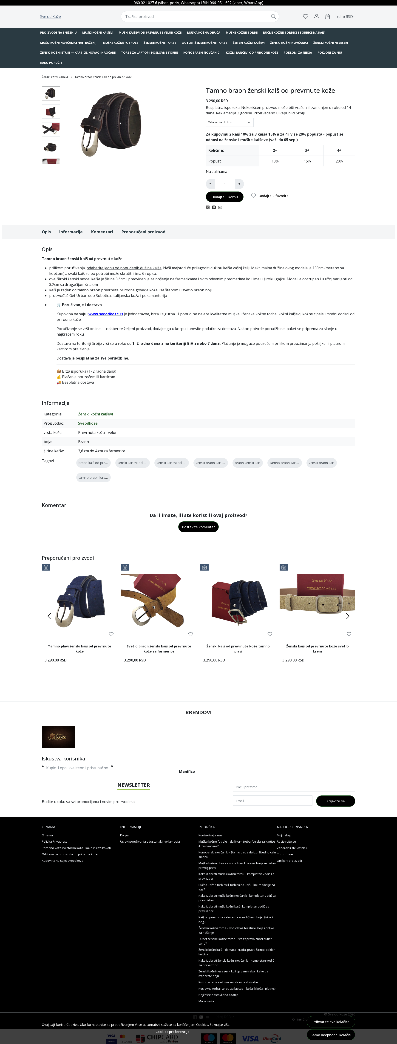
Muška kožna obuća (203, 32)
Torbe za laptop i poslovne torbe (149, 52)
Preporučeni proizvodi (144, 232)
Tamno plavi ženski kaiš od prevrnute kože (79, 648)
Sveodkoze (88, 423)
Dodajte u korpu (225, 196)
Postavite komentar (198, 527)
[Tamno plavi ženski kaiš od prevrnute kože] (79, 602)
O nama (47, 835)
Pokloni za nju (330, 52)
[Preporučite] (221, 207)
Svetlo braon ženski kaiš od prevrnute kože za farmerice (159, 648)
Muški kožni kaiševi (97, 32)
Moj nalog (283, 835)
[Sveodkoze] (58, 737)
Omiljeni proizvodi (289, 860)
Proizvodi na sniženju (58, 32)
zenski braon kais (322, 463)
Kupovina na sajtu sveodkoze (62, 860)
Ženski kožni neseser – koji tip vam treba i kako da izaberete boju (233, 973)
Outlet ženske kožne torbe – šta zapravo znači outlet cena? (235, 941)
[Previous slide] (49, 616)
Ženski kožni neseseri (330, 43)
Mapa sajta (206, 1001)
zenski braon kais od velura (216, 463)
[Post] (209, 207)
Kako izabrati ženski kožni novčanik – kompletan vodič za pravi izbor (236, 962)
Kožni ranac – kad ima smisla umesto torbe (228, 982)
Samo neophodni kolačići (331, 1034)
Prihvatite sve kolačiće (331, 1021)
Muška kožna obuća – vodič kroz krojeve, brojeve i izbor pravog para (237, 865)
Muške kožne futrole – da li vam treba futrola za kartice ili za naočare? (236, 843)
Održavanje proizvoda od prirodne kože (70, 854)
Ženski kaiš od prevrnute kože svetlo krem (317, 648)
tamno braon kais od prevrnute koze (297, 463)
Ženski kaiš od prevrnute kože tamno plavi (238, 648)
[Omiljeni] (305, 17)
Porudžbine (285, 854)
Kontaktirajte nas (210, 835)
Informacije (71, 232)
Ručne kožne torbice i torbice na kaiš (294, 32)
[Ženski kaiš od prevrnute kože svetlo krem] (317, 602)
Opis (46, 232)
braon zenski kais (248, 463)
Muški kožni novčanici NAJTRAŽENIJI (68, 43)
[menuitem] (51, 94)
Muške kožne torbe (242, 32)
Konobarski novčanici (201, 52)
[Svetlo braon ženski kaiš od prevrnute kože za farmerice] (159, 602)
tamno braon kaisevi (94, 477)
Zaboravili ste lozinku (292, 848)
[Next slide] (348, 616)
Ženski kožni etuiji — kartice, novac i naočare (78, 52)
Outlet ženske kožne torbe (204, 43)
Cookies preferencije (173, 1032)
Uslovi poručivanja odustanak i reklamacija (150, 841)
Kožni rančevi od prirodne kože (252, 52)
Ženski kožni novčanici (289, 43)
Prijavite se (335, 801)
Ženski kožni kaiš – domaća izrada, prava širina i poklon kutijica (236, 952)
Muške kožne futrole (120, 43)
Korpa (124, 835)
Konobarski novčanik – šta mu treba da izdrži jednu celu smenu (237, 854)
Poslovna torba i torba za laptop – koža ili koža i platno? (236, 988)
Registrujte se (286, 841)
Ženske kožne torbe (160, 43)
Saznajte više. (220, 1024)
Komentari (102, 232)
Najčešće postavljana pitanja (218, 995)
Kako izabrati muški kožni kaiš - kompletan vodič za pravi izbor (233, 908)
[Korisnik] (316, 17)
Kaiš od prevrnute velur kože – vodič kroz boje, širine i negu (235, 919)
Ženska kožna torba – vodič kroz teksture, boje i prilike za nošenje (236, 930)
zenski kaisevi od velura (174, 463)
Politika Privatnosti (55, 841)
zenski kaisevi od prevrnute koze (142, 463)
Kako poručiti (51, 63)
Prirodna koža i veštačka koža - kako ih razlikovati (76, 848)
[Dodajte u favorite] (111, 634)
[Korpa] (327, 17)
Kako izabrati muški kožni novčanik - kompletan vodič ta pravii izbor (237, 897)
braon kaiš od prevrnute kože (101, 463)
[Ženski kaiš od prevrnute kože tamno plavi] (238, 602)
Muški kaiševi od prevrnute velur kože (150, 32)
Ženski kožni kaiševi (249, 43)
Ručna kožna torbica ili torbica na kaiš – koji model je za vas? (236, 887)
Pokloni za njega (298, 52)
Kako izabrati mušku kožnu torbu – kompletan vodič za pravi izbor (236, 876)
